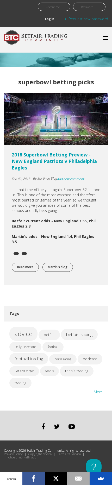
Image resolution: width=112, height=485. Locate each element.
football (53, 347)
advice (23, 333)
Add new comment (70, 179)
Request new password (88, 18)
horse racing (62, 359)
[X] (56, 478)
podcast (90, 358)
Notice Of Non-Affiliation (22, 457)
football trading (29, 359)
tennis (49, 371)
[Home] (36, 40)
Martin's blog (57, 267)
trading (20, 382)
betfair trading (79, 334)
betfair (49, 334)
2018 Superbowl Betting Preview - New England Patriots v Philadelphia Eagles (54, 161)
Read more (28, 267)
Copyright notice (40, 454)
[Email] (78, 478)
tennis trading (76, 370)
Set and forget (24, 371)
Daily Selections (25, 347)
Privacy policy (13, 454)
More (98, 391)
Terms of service (69, 454)
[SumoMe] (101, 478)
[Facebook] (33, 478)
